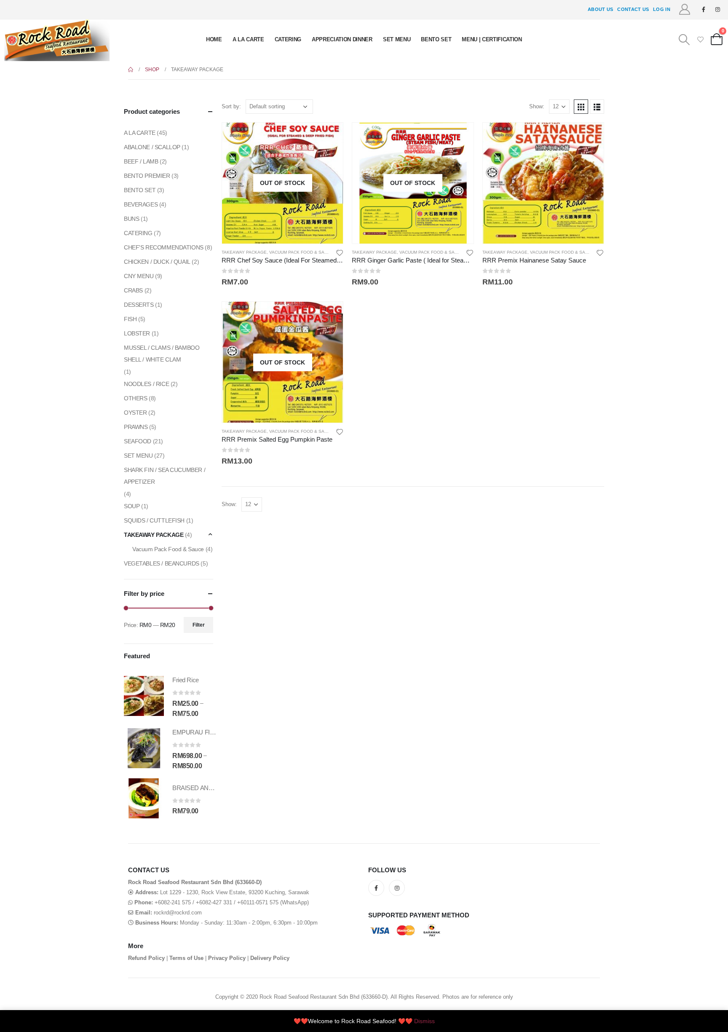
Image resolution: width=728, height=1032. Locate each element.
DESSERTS (139, 304)
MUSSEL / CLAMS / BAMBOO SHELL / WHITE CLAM (161, 353)
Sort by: (231, 106)
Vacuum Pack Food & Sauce (301, 252)
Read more (329, 136)
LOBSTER (137, 333)
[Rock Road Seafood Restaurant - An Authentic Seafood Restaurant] (57, 40)
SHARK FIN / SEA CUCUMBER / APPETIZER (164, 475)
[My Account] (684, 9)
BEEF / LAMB (141, 161)
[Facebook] (703, 9)
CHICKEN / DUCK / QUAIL (157, 261)
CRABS (133, 290)
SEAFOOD (137, 441)
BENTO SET (436, 39)
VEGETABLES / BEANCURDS (161, 563)
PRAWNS (135, 427)
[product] (543, 183)
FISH (130, 319)
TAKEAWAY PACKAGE (244, 252)
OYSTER (135, 412)
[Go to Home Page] (130, 69)
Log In (661, 9)
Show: (536, 106)
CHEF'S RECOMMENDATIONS (163, 247)
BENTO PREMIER (147, 175)
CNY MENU (139, 276)
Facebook (376, 888)
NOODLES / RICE (146, 384)
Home (214, 39)
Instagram (397, 888)
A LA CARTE (248, 39)
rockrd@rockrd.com (178, 913)
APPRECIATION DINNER (342, 39)
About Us (600, 9)
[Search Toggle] (684, 39)
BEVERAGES (141, 204)
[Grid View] (581, 106)
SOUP (131, 506)
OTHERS (135, 398)
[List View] (597, 106)
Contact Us (633, 9)
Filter (199, 625)
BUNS (131, 218)
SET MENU (396, 39)
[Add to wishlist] (339, 252)
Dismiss (424, 1021)
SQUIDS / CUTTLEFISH (154, 520)
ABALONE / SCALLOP (152, 147)
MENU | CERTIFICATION (492, 39)
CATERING (288, 39)
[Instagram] (717, 9)
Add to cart (589, 136)
